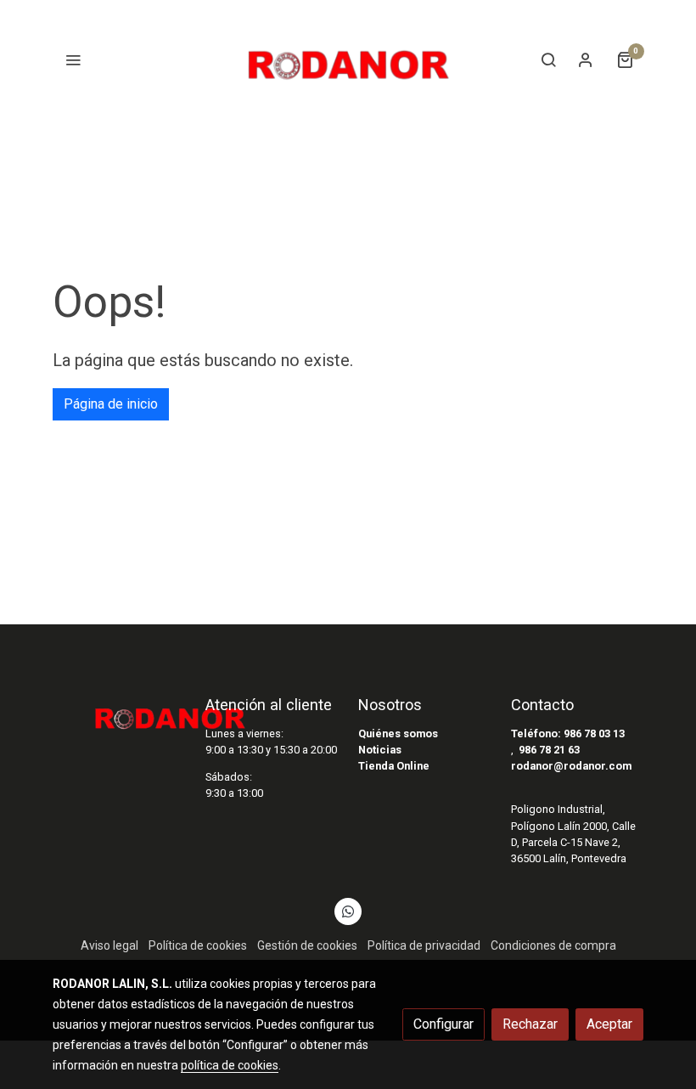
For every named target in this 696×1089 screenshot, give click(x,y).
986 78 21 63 (549, 749)
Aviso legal (109, 945)
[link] (348, 60)
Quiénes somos (398, 733)
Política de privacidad (424, 945)
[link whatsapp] (348, 910)
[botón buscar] (548, 59)
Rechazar (530, 1024)
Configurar (443, 1024)
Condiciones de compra (553, 945)
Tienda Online (393, 765)
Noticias (379, 749)
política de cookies (229, 1065)
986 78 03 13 (594, 733)
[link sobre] (119, 713)
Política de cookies (198, 945)
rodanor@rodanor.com (571, 765)
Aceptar (609, 1024)
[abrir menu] (73, 59)
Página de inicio (111, 404)
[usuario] (586, 59)
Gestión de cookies (307, 945)
